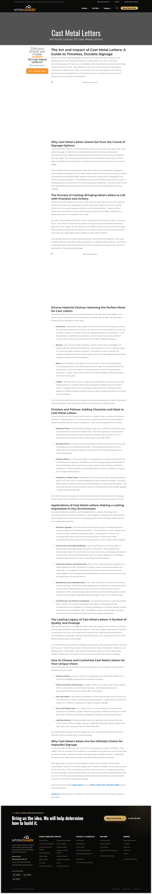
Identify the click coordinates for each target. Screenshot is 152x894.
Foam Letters (80, 847)
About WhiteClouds (129, 840)
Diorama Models (62, 847)
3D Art (58, 863)
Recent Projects (105, 840)
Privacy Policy (116, 889)
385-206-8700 (16, 856)
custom (37, 56)
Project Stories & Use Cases (108, 850)
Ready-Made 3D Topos (131, 1)
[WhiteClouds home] (23, 838)
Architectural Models (63, 859)
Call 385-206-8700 (134, 818)
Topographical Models (64, 840)
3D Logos (42, 863)
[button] (88, 8)
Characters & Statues (45, 866)
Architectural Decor (63, 866)
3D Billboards (80, 844)
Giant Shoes (80, 840)
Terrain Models (61, 844)
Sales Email (136, 889)
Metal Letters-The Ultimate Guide (104, 785)
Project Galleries (105, 844)
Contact (117, 1)
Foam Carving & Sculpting (84, 862)
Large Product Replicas (46, 844)
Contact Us (126, 850)
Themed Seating (44, 853)
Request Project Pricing (115, 818)
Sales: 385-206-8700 (103, 1)
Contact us (56, 794)
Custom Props (43, 840)
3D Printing (79, 859)
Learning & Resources (130, 859)
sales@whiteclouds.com (19, 859)
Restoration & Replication (84, 853)
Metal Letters (43, 859)
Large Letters (43, 856)
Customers (126, 847)
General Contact (127, 889)
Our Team (126, 844)
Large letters (77, 785)
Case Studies (104, 847)
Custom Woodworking (83, 850)
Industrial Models (62, 856)
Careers (125, 853)
